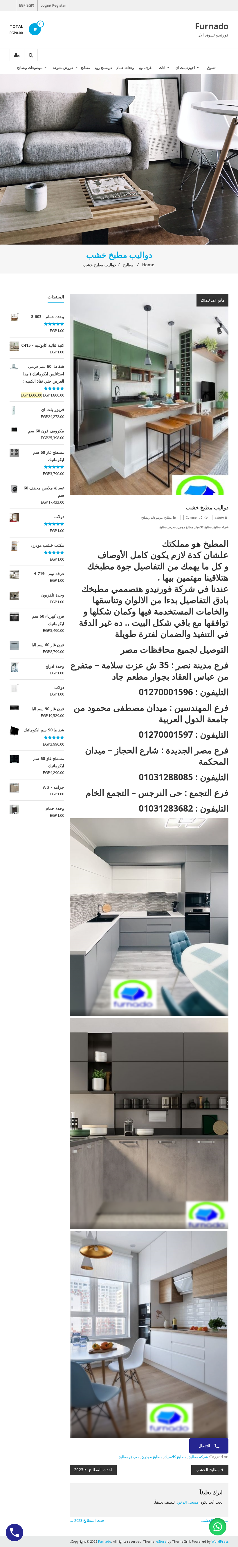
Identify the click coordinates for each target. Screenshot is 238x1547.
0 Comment (194, 517)
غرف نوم (145, 67)
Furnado (211, 26)
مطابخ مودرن (185, 527)
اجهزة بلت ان (185, 67)
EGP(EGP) (26, 5)
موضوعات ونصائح (29, 67)
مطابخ (85, 67)
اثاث (162, 67)
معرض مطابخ (167, 527)
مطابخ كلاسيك (203, 527)
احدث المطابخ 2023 (93, 1469)
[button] (217, 1526)
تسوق (211, 67)
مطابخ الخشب (208, 1469)
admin (218, 517)
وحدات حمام (125, 67)
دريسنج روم (103, 67)
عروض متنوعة (63, 67)
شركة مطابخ (220, 527)
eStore (161, 1541)
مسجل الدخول (187, 1502)
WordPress (220, 1541)
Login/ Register (53, 5)
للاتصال (205, 1445)
